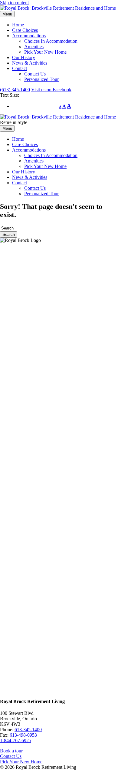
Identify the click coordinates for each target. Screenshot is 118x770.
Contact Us (35, 73)
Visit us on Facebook (51, 89)
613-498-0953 (23, 735)
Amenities (34, 46)
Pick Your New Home (45, 52)
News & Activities (29, 62)
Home (18, 24)
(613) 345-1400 (15, 89)
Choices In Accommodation (50, 41)
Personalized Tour (41, 79)
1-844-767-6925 (15, 740)
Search (8, 234)
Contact (19, 68)
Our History (23, 57)
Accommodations (29, 35)
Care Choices (25, 30)
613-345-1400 (28, 729)
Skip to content (14, 2)
